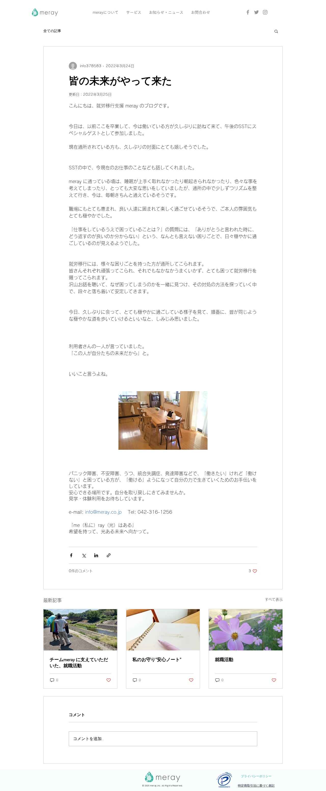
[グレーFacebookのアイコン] (248, 12)
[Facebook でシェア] (71, 555)
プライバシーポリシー (256, 776)
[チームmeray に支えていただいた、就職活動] (80, 629)
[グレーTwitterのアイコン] (256, 12)
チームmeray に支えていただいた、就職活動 (79, 663)
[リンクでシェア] (108, 555)
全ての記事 (52, 31)
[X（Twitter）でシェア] (83, 555)
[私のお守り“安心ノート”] (163, 629)
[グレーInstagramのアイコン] (265, 12)
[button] (276, 31)
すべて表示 (274, 599)
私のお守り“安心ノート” (156, 659)
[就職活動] (245, 629)
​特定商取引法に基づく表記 (256, 786)
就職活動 (224, 659)
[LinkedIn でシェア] (96, 555)
